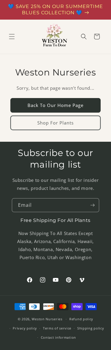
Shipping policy (90, 328)
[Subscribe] (92, 205)
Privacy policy (25, 328)
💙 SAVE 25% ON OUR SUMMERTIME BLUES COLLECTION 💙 (55, 9)
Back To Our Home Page (55, 105)
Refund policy (81, 319)
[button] (11, 36)
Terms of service (57, 328)
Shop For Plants (55, 123)
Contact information (58, 337)
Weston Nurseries (47, 319)
